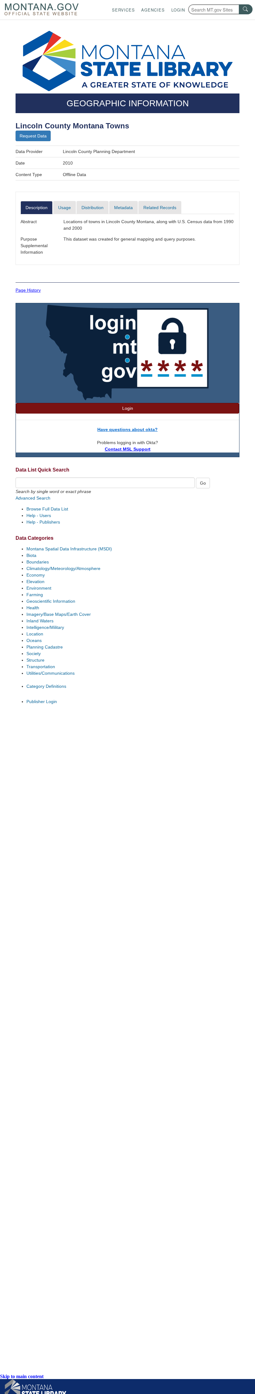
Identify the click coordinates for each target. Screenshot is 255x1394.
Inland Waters (39, 620)
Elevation (35, 581)
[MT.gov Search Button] (246, 9)
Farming (34, 594)
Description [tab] (37, 207)
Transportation (40, 666)
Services (123, 10)
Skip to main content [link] (22, 1376)
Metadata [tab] (123, 207)
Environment (38, 588)
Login (178, 10)
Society (33, 653)
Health (32, 607)
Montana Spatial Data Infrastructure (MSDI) (69, 548)
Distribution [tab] (92, 207)
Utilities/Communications (50, 673)
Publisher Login (41, 701)
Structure (35, 660)
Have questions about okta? (127, 429)
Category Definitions (46, 686)
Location (34, 633)
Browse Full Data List (47, 508)
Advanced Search (33, 498)
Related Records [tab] (159, 207)
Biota (31, 555)
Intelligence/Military (45, 627)
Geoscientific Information (50, 601)
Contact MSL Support (128, 449)
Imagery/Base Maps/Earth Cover (58, 614)
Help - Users (38, 515)
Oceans (34, 640)
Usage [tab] (64, 207)
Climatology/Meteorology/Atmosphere (63, 568)
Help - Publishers (43, 522)
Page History (28, 290)
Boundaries (37, 561)
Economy (35, 574)
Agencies (153, 10)
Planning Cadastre (44, 646)
